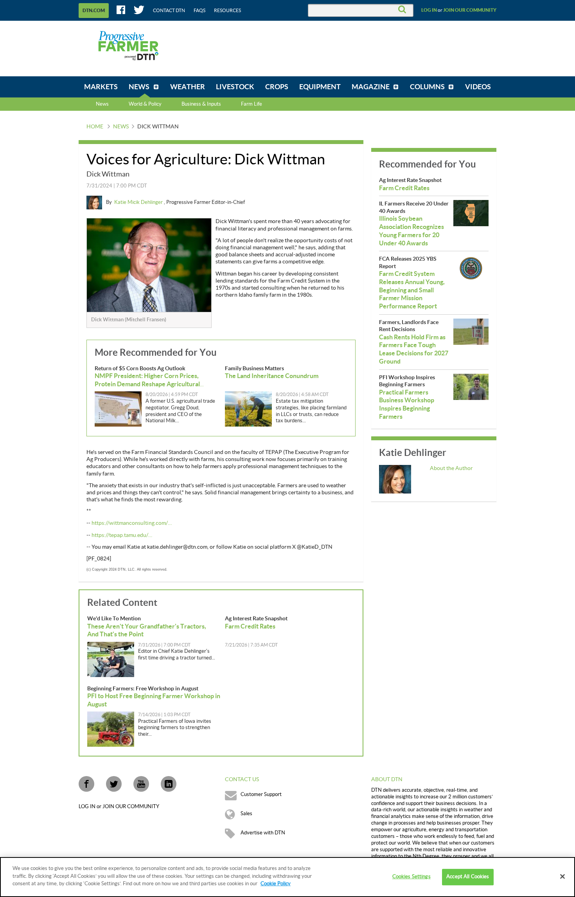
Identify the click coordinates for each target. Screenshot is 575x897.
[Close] (562, 876)
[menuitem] (101, 86)
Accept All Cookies (467, 876)
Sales (246, 813)
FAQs (199, 10)
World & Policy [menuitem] (145, 104)
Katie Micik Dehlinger (139, 202)
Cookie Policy (276, 883)
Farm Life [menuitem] (251, 104)
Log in (429, 10)
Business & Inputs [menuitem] (201, 104)
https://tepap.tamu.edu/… (122, 535)
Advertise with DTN (263, 833)
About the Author (451, 468)
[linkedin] (168, 784)
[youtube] (141, 784)
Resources (227, 10)
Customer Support (261, 794)
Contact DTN (169, 10)
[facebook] (86, 784)
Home (94, 127)
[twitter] (114, 784)
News (102, 104)
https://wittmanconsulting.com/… (132, 523)
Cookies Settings (411, 876)
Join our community (469, 10)
